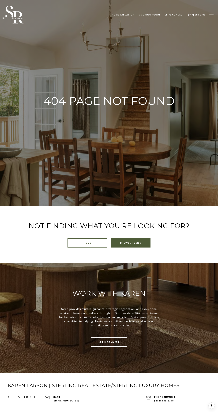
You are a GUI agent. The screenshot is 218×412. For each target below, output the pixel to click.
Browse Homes (130, 242)
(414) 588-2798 (164, 400)
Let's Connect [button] (109, 341)
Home (87, 242)
